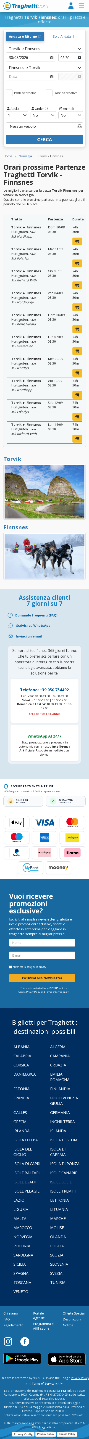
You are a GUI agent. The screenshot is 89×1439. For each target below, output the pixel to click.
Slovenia (59, 1264)
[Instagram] (10, 1341)
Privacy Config (23, 1434)
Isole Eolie (61, 1182)
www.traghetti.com (25, 6)
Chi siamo (10, 1313)
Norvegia (22, 1236)
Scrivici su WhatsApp (33, 625)
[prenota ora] (77, 241)
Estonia (21, 1088)
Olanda (58, 1236)
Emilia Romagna (60, 1076)
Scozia (56, 1255)
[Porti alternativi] (9, 93)
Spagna (21, 1273)
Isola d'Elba (25, 1140)
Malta (19, 1218)
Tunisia (57, 1282)
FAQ (6, 1319)
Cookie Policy (67, 1434)
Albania (21, 1046)
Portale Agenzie (39, 1315)
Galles (20, 1112)
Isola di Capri (26, 1163)
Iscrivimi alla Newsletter (42, 978)
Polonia (21, 1246)
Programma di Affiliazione (43, 1326)
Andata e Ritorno (23, 36)
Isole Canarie (63, 1172)
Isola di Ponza (65, 1163)
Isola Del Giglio (22, 1151)
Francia (21, 1097)
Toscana (22, 1282)
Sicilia (19, 1264)
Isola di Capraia (58, 1151)
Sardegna (23, 1255)
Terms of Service (54, 991)
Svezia (56, 1273)
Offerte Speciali (74, 1313)
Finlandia (60, 1088)
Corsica (21, 1065)
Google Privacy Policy (29, 991)
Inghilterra (62, 1121)
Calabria (22, 1055)
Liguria (20, 1209)
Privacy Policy (80, 1378)
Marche (58, 1218)
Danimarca (24, 1074)
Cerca (44, 139)
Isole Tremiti (63, 1191)
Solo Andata (62, 36)
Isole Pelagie (26, 1191)
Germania (60, 1112)
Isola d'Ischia (64, 1140)
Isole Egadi (24, 1182)
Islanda (58, 1130)
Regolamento (13, 1325)
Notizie (68, 1325)
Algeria (57, 1046)
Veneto (20, 1291)
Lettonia (59, 1200)
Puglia (57, 1246)
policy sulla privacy (36, 966)
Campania (60, 1055)
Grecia (19, 1121)
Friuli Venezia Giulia (64, 1100)
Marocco (22, 1227)
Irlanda (21, 1130)
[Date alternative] (49, 93)
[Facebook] (24, 1341)
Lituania (59, 1209)
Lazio (18, 1200)
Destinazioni (72, 1319)
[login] (71, 6)
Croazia (58, 1065)
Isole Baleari (26, 1172)
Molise (57, 1227)
